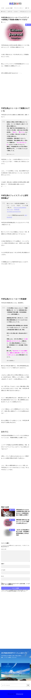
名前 (2, 563)
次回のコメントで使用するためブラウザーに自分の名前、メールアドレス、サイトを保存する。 (15, 584)
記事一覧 (27, 8)
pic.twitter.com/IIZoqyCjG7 (14, 211)
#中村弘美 (16, 209)
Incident (16, 11)
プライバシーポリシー (19, 8)
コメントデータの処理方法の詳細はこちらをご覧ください (13, 591)
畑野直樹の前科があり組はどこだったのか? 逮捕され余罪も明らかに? (22, 521)
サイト (2, 576)
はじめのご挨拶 (9, 8)
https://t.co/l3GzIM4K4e (20, 207)
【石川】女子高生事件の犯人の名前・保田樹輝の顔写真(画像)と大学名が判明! (22, 532)
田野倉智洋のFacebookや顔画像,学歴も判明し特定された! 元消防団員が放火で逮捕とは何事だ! (22, 512)
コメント (3, 549)
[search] (28, 685)
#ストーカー (10, 209)
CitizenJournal (19, 694)
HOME (2, 8)
